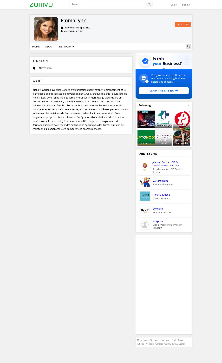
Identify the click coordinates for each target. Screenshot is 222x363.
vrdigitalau (158, 221)
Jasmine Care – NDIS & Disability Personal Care (166, 163)
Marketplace (143, 340)
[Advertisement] (164, 285)
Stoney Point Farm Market (182, 142)
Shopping (154, 340)
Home (36, 46)
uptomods (146, 143)
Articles (140, 344)
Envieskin (158, 208)
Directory (165, 340)
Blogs (180, 340)
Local (173, 340)
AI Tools (150, 344)
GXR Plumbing (160, 180)
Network (65, 46)
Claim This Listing (162, 90)
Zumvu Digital (178, 344)
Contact (159, 344)
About (49, 46)
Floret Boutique (161, 194)
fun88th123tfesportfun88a (152, 125)
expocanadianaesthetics (169, 125)
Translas (181, 125)
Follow (183, 24)
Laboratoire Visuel (164, 142)
